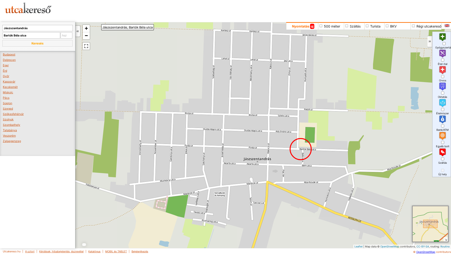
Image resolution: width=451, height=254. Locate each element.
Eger (6, 65)
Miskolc (8, 92)
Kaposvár (9, 81)
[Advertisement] (180, 10)
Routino (445, 246)
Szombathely (11, 125)
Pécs (6, 98)
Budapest (9, 54)
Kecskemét (10, 87)
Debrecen (9, 60)
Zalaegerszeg (12, 141)
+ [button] (86, 28)
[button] (37, 43)
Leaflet (358, 246)
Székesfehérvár (13, 114)
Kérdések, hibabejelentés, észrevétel (61, 251)
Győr (6, 76)
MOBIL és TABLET (116, 251)
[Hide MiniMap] (445, 239)
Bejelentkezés (140, 251)
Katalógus (94, 251)
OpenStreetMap (389, 246)
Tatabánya (10, 130)
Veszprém (9, 135)
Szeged (8, 108)
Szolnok (8, 119)
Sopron (7, 103)
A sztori (30, 251)
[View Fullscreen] (86, 46)
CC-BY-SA (422, 246)
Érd (5, 70)
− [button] (86, 36)
